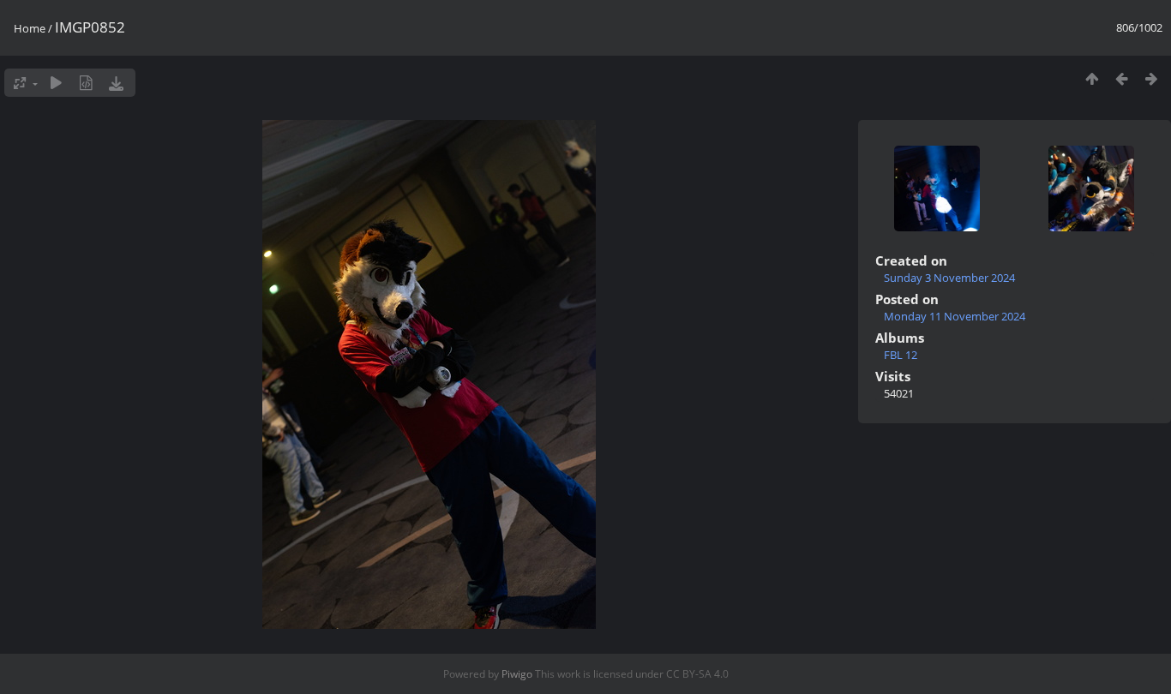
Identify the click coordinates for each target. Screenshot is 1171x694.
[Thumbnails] (1092, 78)
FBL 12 (900, 354)
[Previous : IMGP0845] (1122, 78)
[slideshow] (56, 83)
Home (29, 28)
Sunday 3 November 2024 (949, 277)
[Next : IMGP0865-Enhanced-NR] (1152, 78)
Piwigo (516, 674)
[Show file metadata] (86, 83)
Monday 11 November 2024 (954, 316)
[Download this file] (116, 83)
